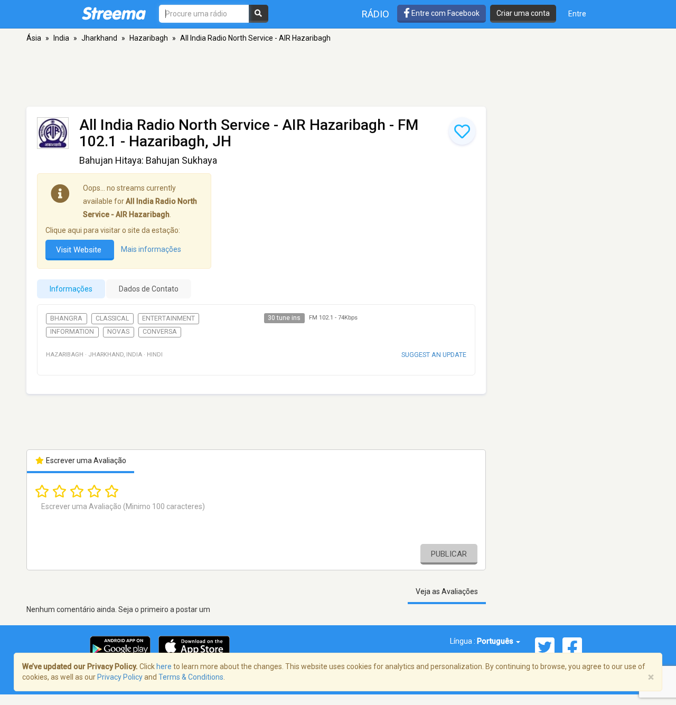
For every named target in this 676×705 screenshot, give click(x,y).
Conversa (160, 331)
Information (72, 331)
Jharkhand (99, 38)
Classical (112, 318)
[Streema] (114, 13)
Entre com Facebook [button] (445, 13)
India (61, 38)
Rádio (375, 14)
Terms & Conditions (190, 677)
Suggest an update (433, 355)
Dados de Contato (149, 289)
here (164, 666)
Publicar (449, 554)
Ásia (33, 38)
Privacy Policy (120, 677)
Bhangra (66, 318)
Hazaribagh (148, 38)
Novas (118, 331)
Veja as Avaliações (447, 591)
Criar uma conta (523, 13)
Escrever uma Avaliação (85, 460)
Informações (71, 289)
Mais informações (151, 250)
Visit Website (80, 250)
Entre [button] (577, 14)
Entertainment (168, 318)
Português (496, 641)
